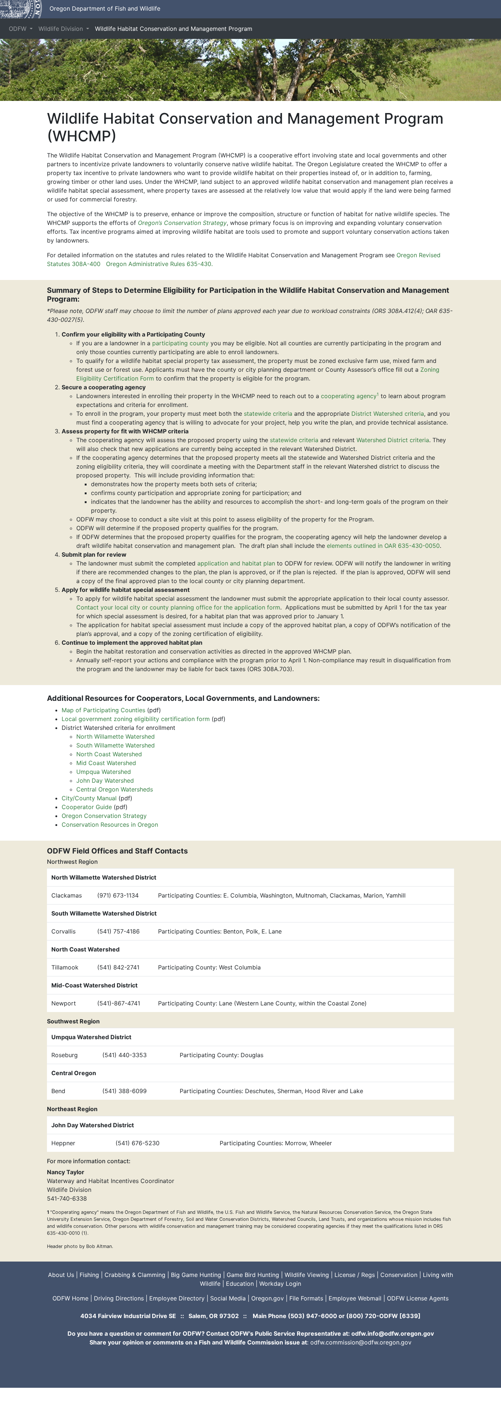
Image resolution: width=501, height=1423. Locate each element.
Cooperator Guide (87, 807)
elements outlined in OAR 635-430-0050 (383, 545)
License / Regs (354, 1274)
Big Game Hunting (196, 1274)
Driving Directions (119, 1298)
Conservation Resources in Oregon (110, 824)
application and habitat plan (236, 563)
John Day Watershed (105, 780)
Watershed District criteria (392, 440)
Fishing (89, 1274)
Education (240, 1283)
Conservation (398, 1274)
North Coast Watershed (109, 754)
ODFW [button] (18, 28)
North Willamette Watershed (115, 736)
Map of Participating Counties (103, 710)
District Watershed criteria (387, 413)
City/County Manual (89, 798)
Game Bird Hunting (253, 1274)
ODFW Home (70, 1298)
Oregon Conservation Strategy (104, 815)
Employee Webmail (355, 1298)
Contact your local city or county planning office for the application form (178, 607)
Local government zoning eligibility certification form (136, 719)
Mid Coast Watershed (106, 763)
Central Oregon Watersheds (114, 789)
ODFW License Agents (418, 1298)
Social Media (228, 1298)
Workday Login (280, 1283)
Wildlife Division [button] (62, 28)
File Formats (306, 1298)
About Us (61, 1274)
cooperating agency (350, 396)
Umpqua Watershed (103, 771)
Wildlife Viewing (307, 1274)
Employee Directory (177, 1298)
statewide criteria (268, 413)
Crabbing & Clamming (135, 1274)
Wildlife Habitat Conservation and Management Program (173, 28)
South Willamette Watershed (115, 745)
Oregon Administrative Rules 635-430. (159, 264)
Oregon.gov (267, 1298)
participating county (180, 343)
